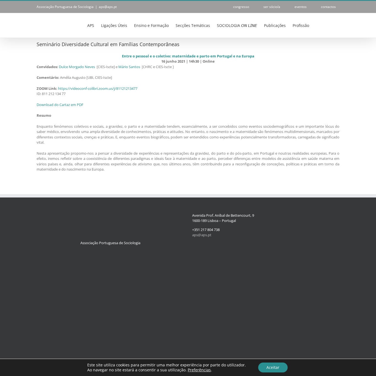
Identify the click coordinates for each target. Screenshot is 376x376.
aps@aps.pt (108, 6)
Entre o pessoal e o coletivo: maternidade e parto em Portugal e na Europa (188, 56)
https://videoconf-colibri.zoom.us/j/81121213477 (97, 88)
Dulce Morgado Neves (77, 66)
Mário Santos (129, 66)
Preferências (199, 369)
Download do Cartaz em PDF (60, 104)
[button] (331, 25)
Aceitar (272, 367)
